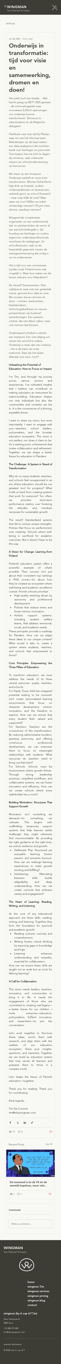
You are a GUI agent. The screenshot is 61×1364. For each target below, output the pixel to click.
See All (49, 1144)
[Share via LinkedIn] (24, 1122)
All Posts (10, 23)
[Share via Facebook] (10, 1122)
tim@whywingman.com (14, 1332)
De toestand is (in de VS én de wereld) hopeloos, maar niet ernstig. (28, 1183)
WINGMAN (16, 7)
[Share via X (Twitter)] (17, 1122)
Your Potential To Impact (18, 10)
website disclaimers (13, 1344)
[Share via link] (32, 1122)
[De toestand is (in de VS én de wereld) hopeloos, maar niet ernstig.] (30, 1163)
